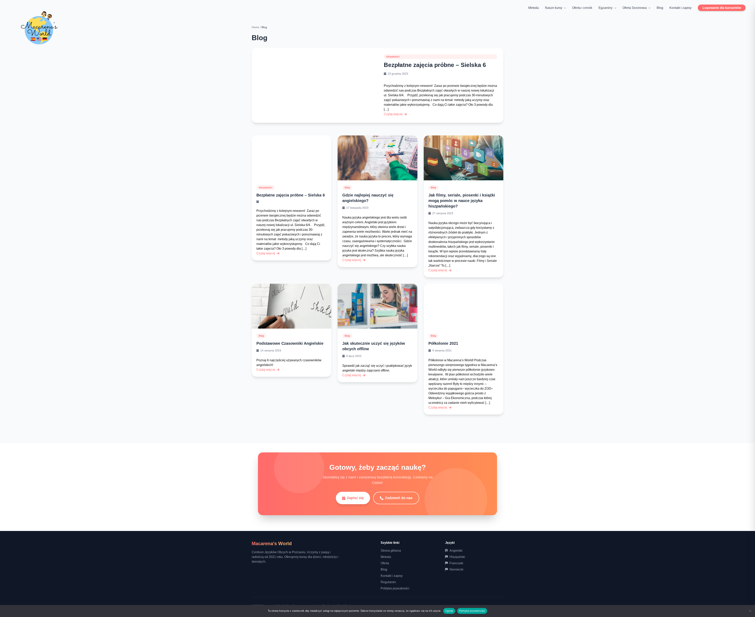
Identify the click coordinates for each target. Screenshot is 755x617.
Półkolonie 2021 (443, 343)
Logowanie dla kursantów (722, 7)
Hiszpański (457, 557)
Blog (660, 7)
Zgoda (449, 610)
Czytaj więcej (393, 114)
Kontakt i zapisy (680, 7)
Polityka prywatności (395, 588)
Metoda (533, 7)
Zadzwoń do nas (398, 498)
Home (255, 27)
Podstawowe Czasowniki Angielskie (289, 343)
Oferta (385, 563)
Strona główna (391, 550)
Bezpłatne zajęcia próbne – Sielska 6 (435, 65)
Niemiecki (456, 569)
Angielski (455, 550)
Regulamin (388, 582)
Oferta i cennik (582, 7)
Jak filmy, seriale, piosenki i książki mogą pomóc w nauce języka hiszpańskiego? (461, 200)
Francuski (456, 563)
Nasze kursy (553, 7)
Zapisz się (355, 498)
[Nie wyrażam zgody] (750, 611)
